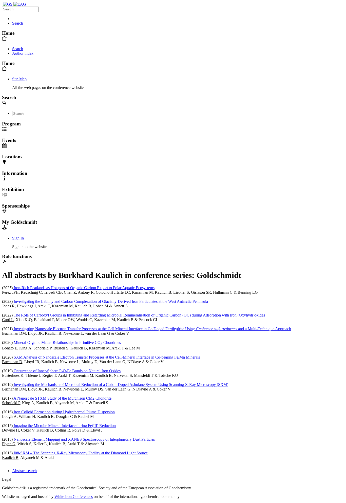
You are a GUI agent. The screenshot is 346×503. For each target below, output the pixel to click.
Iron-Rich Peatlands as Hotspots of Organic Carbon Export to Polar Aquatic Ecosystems (84, 288)
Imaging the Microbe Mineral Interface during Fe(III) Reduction (64, 425)
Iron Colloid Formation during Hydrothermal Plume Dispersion (64, 412)
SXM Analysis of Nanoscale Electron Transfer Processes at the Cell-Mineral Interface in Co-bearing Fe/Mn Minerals (106, 357)
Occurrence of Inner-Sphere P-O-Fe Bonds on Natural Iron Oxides (67, 371)
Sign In (18, 238)
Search (17, 23)
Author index (22, 53)
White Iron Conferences (73, 496)
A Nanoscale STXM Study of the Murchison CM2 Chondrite (62, 398)
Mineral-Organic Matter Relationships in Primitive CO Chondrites (67, 342)
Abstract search (24, 471)
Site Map (19, 79)
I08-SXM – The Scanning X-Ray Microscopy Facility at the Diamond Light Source (80, 453)
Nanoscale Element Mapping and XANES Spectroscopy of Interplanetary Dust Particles (84, 439)
